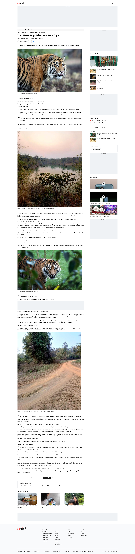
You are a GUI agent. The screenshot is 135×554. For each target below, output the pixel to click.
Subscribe (47, 477)
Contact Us (67, 551)
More (91, 3)
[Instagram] (111, 551)
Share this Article (24, 41)
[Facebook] (108, 551)
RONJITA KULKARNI (23, 38)
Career (82, 533)
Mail (50, 3)
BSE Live (70, 529)
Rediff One (44, 531)
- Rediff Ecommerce (46, 535)
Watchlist (70, 535)
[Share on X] (105, 551)
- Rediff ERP (44, 541)
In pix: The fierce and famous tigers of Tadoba (103, 125)
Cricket (56, 537)
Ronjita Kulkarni (96, 149)
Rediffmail (44, 529)
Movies (56, 533)
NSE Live (70, 531)
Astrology (57, 543)
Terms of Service (46, 551)
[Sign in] (116, 3)
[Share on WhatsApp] (102, 551)
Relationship (84, 535)
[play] (103, 183)
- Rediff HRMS (45, 537)
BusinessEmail (73, 3)
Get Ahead (23, 32)
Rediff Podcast (58, 544)
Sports (56, 535)
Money (64, 3)
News (55, 3)
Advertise (28, 551)
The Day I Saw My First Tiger (98, 120)
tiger (35, 486)
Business (57, 531)
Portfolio (70, 537)
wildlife (42, 486)
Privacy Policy (36, 551)
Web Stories (94, 177)
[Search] (112, 3)
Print (55, 477)
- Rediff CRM (45, 539)
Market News (71, 533)
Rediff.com (78, 551)
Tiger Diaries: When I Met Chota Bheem (101, 123)
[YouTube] (114, 551)
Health (82, 529)
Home (44, 3)
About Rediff (20, 551)
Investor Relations (57, 551)
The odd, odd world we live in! (99, 127)
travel (58, 486)
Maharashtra (50, 486)
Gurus (81, 3)
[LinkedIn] (117, 551)
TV (86, 3)
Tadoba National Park (25, 486)
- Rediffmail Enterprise (47, 533)
